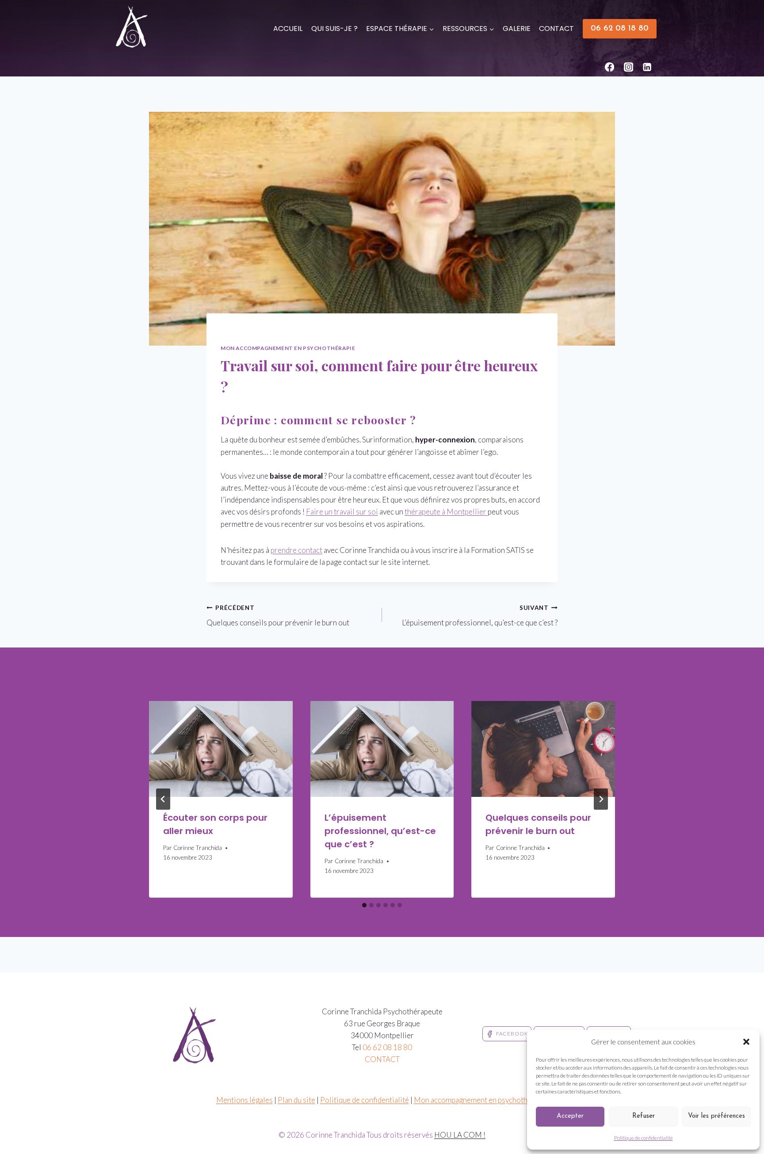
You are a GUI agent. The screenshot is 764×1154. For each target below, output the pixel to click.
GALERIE (517, 28)
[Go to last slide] (163, 799)
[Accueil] (224, 332)
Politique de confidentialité (643, 1138)
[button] (746, 1041)
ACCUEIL (287, 28)
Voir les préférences (716, 1116)
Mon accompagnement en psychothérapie (481, 1099)
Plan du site (296, 1099)
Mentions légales (244, 1099)
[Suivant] (601, 799)
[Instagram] (628, 66)
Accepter (570, 1116)
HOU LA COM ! (459, 1134)
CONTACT (556, 28)
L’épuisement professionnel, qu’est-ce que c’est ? (480, 616)
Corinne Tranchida (197, 847)
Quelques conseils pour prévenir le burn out (277, 616)
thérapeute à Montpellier (446, 511)
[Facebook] (609, 66)
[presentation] (221, 748)
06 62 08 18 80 (620, 29)
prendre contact (296, 550)
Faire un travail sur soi (342, 511)
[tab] (364, 905)
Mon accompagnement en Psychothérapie (288, 348)
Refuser (643, 1116)
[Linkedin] (647, 66)
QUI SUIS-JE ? (334, 28)
